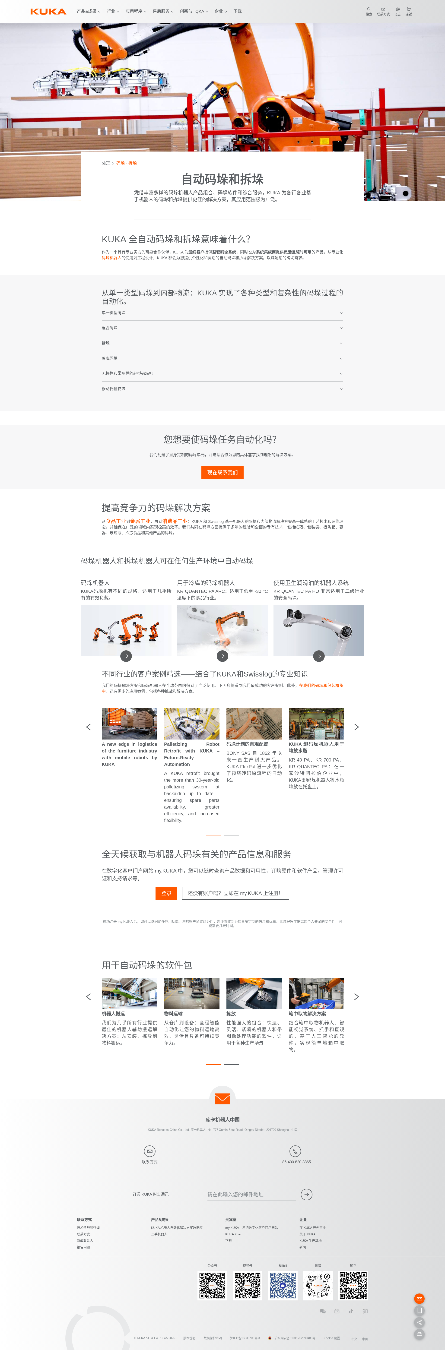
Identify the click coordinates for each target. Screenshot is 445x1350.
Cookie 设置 (332, 1338)
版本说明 (189, 1338)
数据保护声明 (213, 1338)
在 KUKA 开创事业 (312, 1228)
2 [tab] (231, 1064)
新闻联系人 (85, 1241)
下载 (237, 11)
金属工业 (140, 521)
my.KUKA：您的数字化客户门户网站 (251, 1228)
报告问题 (83, 1247)
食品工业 (116, 521)
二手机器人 (159, 1234)
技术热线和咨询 (88, 1228)
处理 (106, 163)
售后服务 (161, 11)
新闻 (302, 1247)
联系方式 (83, 1234)
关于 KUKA (307, 1234)
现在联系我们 (222, 472)
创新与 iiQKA (192, 11)
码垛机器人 (111, 258)
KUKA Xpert (233, 1234)
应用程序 (134, 11)
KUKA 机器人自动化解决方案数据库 (177, 1228)
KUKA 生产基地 (310, 1241)
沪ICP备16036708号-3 (245, 1338)
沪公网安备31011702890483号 (295, 1338)
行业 (111, 11)
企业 (219, 11)
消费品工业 (175, 521)
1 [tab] (213, 1064)
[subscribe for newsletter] (306, 1194)
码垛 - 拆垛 (126, 163)
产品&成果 (86, 11)
